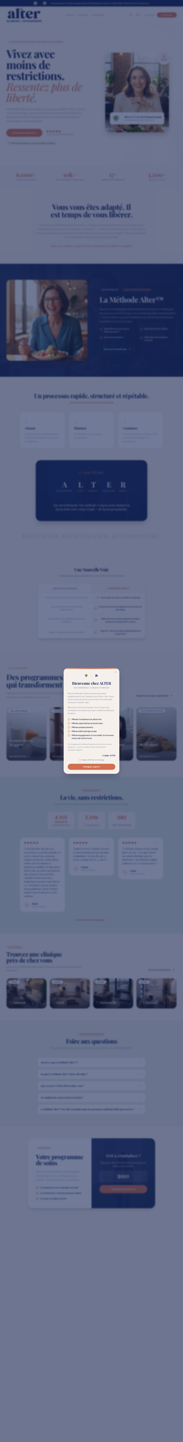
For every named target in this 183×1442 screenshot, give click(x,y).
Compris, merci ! (91, 766)
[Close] (115, 672)
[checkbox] (80, 760)
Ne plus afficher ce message (93, 760)
